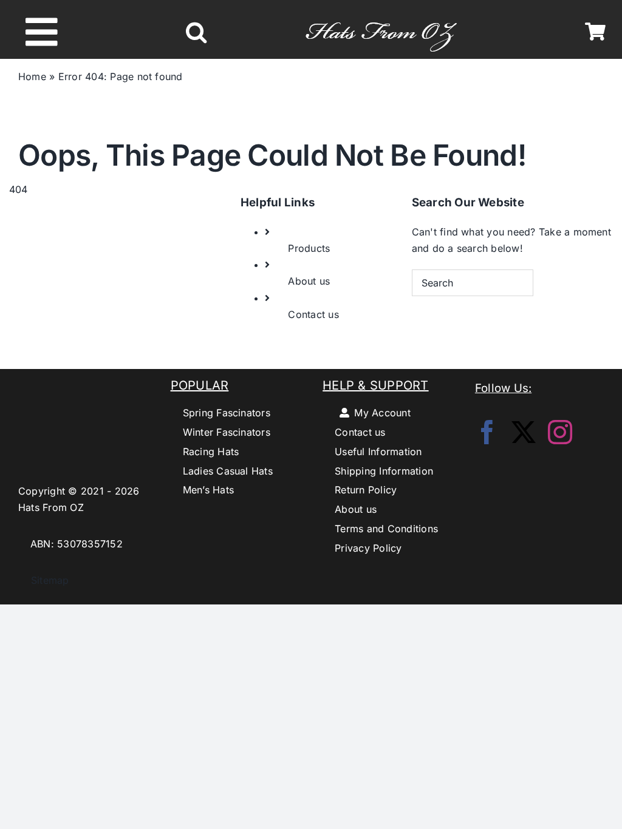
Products (309, 248)
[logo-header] (381, 16)
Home (32, 76)
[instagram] (560, 432)
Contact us (313, 314)
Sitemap (43, 580)
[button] (196, 32)
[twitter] (523, 432)
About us (309, 281)
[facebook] (487, 432)
